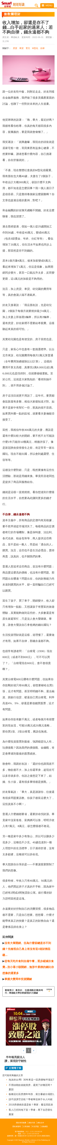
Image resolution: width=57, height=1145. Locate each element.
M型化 (35, 48)
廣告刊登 (31, 1123)
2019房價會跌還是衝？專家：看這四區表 (31, 1104)
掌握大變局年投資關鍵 (18, 979)
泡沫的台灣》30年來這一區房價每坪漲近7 (31, 1079)
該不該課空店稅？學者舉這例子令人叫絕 (30, 1099)
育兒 (28, 48)
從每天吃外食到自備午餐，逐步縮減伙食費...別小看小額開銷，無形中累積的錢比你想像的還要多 (28, 967)
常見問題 (35, 1126)
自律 (42, 48)
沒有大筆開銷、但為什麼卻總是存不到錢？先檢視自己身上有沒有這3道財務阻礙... (26, 949)
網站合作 (40, 1123)
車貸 (21, 48)
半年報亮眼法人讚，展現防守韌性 (15, 1059)
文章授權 (26, 1126)
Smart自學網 (7, 5)
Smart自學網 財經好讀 (19, 5)
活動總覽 (44, 1126)
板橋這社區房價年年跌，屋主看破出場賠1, (31, 1094)
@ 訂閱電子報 (14, 1068)
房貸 (15, 48)
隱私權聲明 (16, 1126)
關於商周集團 (21, 1123)
